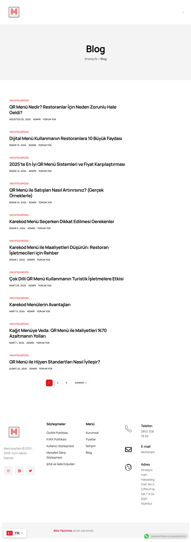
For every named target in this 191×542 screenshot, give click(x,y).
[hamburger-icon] (183, 12)
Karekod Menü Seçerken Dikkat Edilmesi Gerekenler (61, 221)
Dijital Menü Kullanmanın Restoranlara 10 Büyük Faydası (65, 138)
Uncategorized (19, 100)
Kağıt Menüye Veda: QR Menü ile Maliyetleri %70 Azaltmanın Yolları (58, 333)
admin (36, 119)
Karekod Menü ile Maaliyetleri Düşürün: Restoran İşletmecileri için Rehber (59, 250)
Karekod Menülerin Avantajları (40, 305)
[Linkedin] (19, 470)
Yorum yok (49, 119)
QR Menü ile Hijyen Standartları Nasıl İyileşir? (54, 362)
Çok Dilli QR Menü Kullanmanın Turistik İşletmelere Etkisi (66, 279)
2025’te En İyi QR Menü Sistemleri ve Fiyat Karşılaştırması (67, 164)
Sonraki (79, 382)
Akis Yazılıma (62, 531)
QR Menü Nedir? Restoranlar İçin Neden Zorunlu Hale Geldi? (62, 110)
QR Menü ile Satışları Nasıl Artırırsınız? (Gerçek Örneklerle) (56, 193)
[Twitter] (30, 470)
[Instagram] (8, 470)
